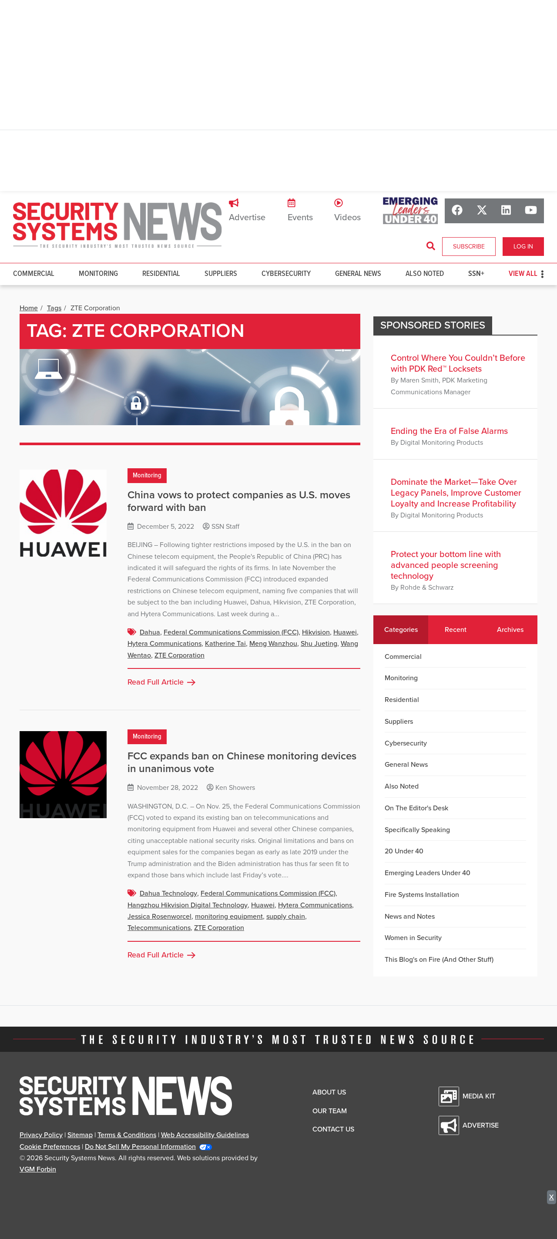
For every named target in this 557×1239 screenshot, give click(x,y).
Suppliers (221, 274)
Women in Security (413, 937)
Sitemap (80, 1135)
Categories (401, 629)
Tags (54, 308)
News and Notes (410, 916)
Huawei (345, 632)
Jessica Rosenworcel (159, 916)
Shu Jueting (319, 643)
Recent (455, 629)
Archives (510, 629)
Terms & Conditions (126, 1135)
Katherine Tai (225, 643)
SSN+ (476, 274)
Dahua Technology (168, 893)
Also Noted (425, 274)
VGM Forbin (38, 1169)
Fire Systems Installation (422, 894)
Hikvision (316, 632)
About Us (329, 1092)
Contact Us (333, 1129)
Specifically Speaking (417, 830)
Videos (347, 217)
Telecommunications (159, 927)
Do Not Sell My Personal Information (140, 1146)
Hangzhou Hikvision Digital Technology (188, 905)
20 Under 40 (404, 851)
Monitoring (98, 274)
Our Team (329, 1111)
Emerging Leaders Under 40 (427, 873)
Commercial (33, 274)
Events (300, 217)
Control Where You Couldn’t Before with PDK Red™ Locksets (458, 363)
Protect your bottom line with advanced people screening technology (446, 565)
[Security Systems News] (117, 225)
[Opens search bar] (430, 246)
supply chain (285, 916)
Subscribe (469, 246)
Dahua (150, 632)
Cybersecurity (286, 274)
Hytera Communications (164, 643)
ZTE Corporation (179, 655)
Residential (161, 274)
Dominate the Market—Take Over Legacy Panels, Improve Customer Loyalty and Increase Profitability (456, 493)
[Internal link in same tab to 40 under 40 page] (410, 210)
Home (29, 308)
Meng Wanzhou (273, 643)
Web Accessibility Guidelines (205, 1135)
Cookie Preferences (50, 1146)
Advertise (247, 217)
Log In (523, 246)
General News (358, 274)
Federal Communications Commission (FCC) (231, 632)
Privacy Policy (41, 1135)
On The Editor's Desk (416, 808)
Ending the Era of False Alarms (449, 431)
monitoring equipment (229, 916)
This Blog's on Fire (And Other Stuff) (439, 959)
